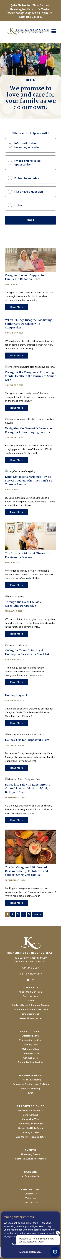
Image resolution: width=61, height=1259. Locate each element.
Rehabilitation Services (30, 1062)
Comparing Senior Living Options (31, 1084)
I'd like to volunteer (27, 178)
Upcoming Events (30, 1154)
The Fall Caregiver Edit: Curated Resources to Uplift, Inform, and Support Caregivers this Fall (26, 871)
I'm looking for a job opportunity (27, 162)
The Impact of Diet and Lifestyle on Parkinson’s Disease (28, 556)
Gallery (30, 1000)
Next (30, 220)
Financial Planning (30, 1088)
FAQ (30, 1092)
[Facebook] (28, 980)
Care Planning (30, 1114)
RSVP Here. (34, 17)
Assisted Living (30, 1035)
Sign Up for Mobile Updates (31, 1136)
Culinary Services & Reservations (30, 1009)
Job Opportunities (30, 1176)
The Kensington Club (30, 1040)
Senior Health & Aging (30, 1128)
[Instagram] (33, 980)
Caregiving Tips (30, 1119)
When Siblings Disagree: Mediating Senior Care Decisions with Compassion (28, 324)
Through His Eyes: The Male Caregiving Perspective (23, 604)
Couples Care (30, 1057)
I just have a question (28, 192)
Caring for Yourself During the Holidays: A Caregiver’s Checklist (27, 653)
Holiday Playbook (16, 695)
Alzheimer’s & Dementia (30, 1110)
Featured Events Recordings (30, 1158)
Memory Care (30, 1044)
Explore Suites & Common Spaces (30, 1005)
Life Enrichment (30, 1013)
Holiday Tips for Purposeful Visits (27, 740)
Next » (37, 914)
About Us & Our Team (30, 991)
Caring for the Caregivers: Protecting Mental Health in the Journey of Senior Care (30, 376)
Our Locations (30, 996)
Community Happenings (30, 1123)
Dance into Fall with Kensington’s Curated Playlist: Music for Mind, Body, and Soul (27, 789)
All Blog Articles (30, 1132)
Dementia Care (31, 1053)
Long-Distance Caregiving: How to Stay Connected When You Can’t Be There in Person (28, 481)
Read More (16, 307)
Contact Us (30, 1193)
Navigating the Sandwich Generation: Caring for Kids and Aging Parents (30, 430)
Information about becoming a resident (28, 145)
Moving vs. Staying (30, 1079)
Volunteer (30, 1198)
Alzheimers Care (30, 1049)
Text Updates (30, 1202)
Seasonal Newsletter (30, 1018)
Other (18, 205)
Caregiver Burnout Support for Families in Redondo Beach (25, 277)
